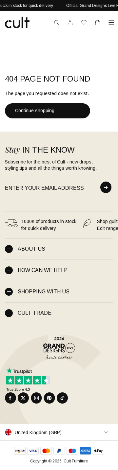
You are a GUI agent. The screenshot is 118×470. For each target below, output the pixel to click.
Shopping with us (43, 291)
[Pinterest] (49, 398)
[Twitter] (23, 398)
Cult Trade (34, 313)
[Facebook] (10, 398)
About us (31, 249)
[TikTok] (62, 398)
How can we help (43, 270)
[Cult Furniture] (17, 22)
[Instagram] (36, 398)
